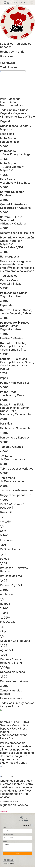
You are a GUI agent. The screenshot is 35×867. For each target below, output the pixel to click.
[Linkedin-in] (19, 2)
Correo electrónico (8, 835)
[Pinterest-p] (24, 2)
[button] (31, 2)
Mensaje (5, 842)
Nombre (4, 828)
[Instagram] (14, 2)
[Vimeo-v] (21, 2)
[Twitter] (17, 2)
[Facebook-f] (12, 2)
